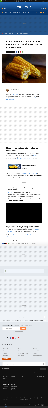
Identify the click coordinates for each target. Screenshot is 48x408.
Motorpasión (39, 374)
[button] (14, 89)
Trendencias (5, 386)
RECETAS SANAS (16, 12)
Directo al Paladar (32, 374)
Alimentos (18, 243)
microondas (15, 94)
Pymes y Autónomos (13, 389)
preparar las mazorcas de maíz (28, 173)
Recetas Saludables (37, 350)
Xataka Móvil (5, 376)
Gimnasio (6, 33)
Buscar (43, 364)
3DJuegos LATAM (14, 397)
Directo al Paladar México (32, 398)
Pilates (23, 320)
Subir (42, 369)
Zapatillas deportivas (24, 33)
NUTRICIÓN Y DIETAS (26, 12)
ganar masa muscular (37, 355)
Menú (5, 8)
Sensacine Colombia (24, 399)
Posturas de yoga (29, 320)
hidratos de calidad (25, 158)
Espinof (21, 376)
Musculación (5, 348)
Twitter (18, 52)
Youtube (41, 12)
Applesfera (5, 378)
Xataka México (5, 397)
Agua (13, 33)
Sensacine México (23, 397)
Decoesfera (5, 388)
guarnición (36, 155)
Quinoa (13, 320)
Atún (17, 33)
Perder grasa (5, 355)
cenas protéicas (21, 355)
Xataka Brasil (5, 399)
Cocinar (27, 243)
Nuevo (42, 8)
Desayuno (5, 353)
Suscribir (23, 328)
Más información (7, 406)
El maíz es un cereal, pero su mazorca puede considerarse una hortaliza (30, 167)
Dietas (19, 350)
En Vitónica (24, 163)
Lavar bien (10, 192)
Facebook (39, 12)
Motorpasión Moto (41, 376)
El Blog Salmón (14, 386)
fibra (18, 158)
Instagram (36, 12)
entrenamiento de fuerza (23, 353)
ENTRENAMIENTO (8, 12)
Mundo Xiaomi (5, 381)
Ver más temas (6, 358)
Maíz (23, 243)
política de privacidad (19, 331)
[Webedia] (6, 368)
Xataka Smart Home (6, 380)
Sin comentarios (11, 52)
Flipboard (43, 12)
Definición (35, 353)
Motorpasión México (39, 398)
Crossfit (18, 320)
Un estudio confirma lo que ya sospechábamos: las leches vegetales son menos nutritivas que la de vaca (27, 316)
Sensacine (22, 374)
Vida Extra (13, 376)
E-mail (22, 52)
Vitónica (24, 6)
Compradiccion (6, 390)
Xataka (4, 374)
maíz (23, 198)
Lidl (10, 33)
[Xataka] (1, 1)
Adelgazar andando (39, 320)
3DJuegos (13, 374)
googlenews (45, 12)
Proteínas (35, 348)
